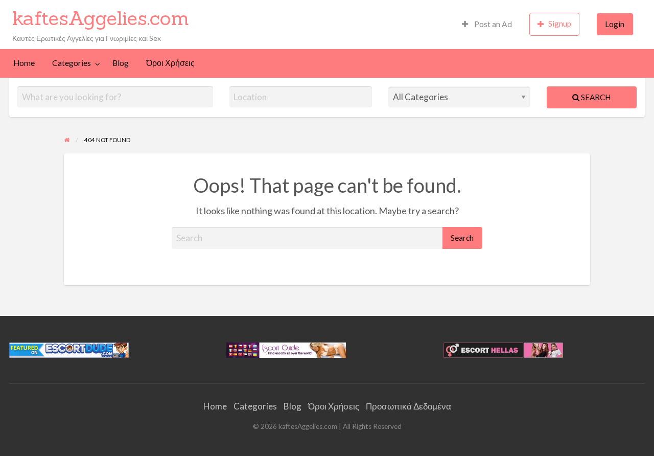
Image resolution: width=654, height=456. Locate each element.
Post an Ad (492, 24)
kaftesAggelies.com (100, 18)
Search (595, 97)
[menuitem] (487, 24)
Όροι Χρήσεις (170, 62)
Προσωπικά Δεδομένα (408, 406)
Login (614, 24)
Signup (559, 23)
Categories (71, 62)
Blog (120, 62)
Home (24, 62)
